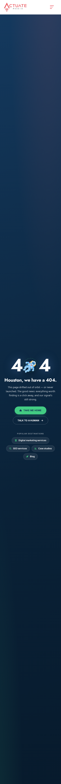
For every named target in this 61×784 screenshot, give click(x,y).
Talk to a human (30, 420)
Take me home (30, 410)
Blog (30, 456)
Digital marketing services (30, 440)
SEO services (18, 448)
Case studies (43, 448)
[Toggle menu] (51, 7)
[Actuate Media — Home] (15, 7)
